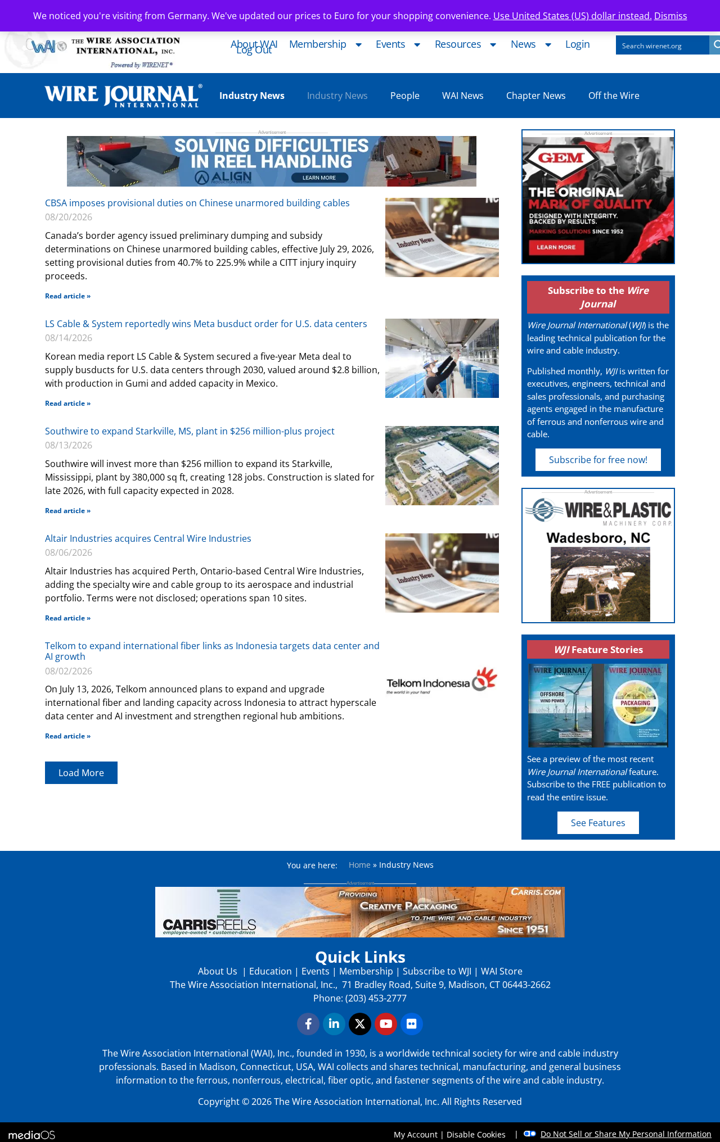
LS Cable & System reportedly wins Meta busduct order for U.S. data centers (206, 324)
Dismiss (670, 16)
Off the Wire (614, 95)
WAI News (463, 95)
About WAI (254, 44)
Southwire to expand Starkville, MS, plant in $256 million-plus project (190, 431)
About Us (219, 971)
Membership (317, 44)
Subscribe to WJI (435, 971)
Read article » (68, 296)
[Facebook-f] (308, 1024)
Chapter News (536, 95)
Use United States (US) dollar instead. (572, 16)
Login (577, 44)
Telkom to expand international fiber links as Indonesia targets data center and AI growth (212, 651)
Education (270, 971)
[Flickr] (411, 1024)
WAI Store (501, 971)
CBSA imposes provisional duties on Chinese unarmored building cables (197, 203)
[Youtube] (386, 1024)
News (523, 44)
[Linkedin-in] (334, 1024)
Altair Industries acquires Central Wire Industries (148, 538)
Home (360, 864)
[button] (81, 773)
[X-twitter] (360, 1024)
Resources (458, 44)
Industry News (337, 95)
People (405, 95)
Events (390, 44)
